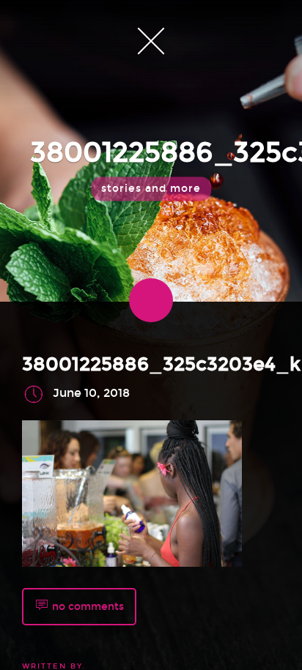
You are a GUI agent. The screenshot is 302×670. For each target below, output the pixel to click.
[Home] (151, 40)
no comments (86, 606)
